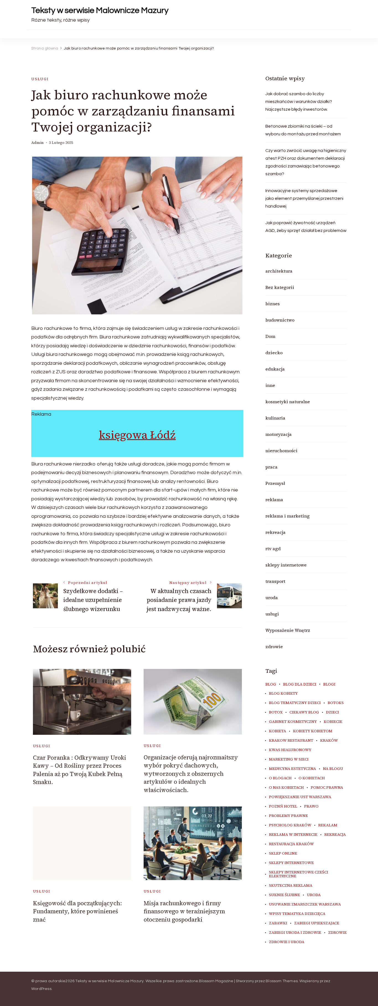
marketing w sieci (289, 759)
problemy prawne (288, 816)
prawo (311, 806)
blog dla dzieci (299, 684)
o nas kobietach (286, 788)
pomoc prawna (327, 788)
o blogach (280, 778)
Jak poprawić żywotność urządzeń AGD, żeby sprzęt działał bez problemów (305, 227)
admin (37, 142)
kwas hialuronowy (290, 750)
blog (270, 684)
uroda (271, 597)
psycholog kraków (290, 825)
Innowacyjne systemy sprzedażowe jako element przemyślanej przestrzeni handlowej (304, 198)
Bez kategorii (279, 287)
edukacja (275, 369)
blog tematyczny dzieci (295, 703)
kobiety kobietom (312, 731)
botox (276, 712)
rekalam (327, 825)
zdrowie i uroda (286, 942)
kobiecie (333, 722)
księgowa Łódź (137, 434)
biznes (272, 304)
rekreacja (275, 532)
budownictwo (279, 320)
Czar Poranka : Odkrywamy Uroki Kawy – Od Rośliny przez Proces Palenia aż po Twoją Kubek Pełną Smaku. (79, 770)
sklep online (283, 853)
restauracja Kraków (291, 844)
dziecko (274, 353)
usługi (40, 79)
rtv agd (273, 548)
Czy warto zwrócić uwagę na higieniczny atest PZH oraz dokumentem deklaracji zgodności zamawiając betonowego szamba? (305, 162)
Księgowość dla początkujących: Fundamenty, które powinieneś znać (77, 911)
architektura (278, 271)
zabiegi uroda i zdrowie (295, 933)
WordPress (41, 989)
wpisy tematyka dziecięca (297, 914)
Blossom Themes (282, 981)
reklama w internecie (293, 835)
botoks (336, 703)
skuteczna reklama (290, 886)
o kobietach (312, 778)
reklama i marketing (287, 516)
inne (270, 385)
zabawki (278, 923)
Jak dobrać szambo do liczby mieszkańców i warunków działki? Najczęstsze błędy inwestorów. (298, 102)
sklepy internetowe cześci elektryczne (298, 874)
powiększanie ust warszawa (300, 797)
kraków (329, 741)
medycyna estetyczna (292, 769)
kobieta (277, 731)
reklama (274, 499)
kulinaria (275, 418)
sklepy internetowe (286, 565)
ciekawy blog (304, 712)
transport (275, 581)
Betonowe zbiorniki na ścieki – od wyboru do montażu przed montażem (303, 130)
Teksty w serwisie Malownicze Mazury (100, 10)
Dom (270, 336)
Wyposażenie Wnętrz (287, 630)
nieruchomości (281, 451)
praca (271, 467)
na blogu (333, 769)
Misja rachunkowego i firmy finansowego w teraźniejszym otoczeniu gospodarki (184, 911)
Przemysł (275, 483)
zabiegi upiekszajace (316, 923)
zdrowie (274, 646)
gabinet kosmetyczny (293, 722)
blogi (329, 684)
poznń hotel (283, 806)
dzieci (332, 712)
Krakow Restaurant (291, 741)
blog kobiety (283, 693)
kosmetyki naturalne (287, 402)
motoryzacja (278, 434)
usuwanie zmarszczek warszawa (305, 904)
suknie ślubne (284, 895)
